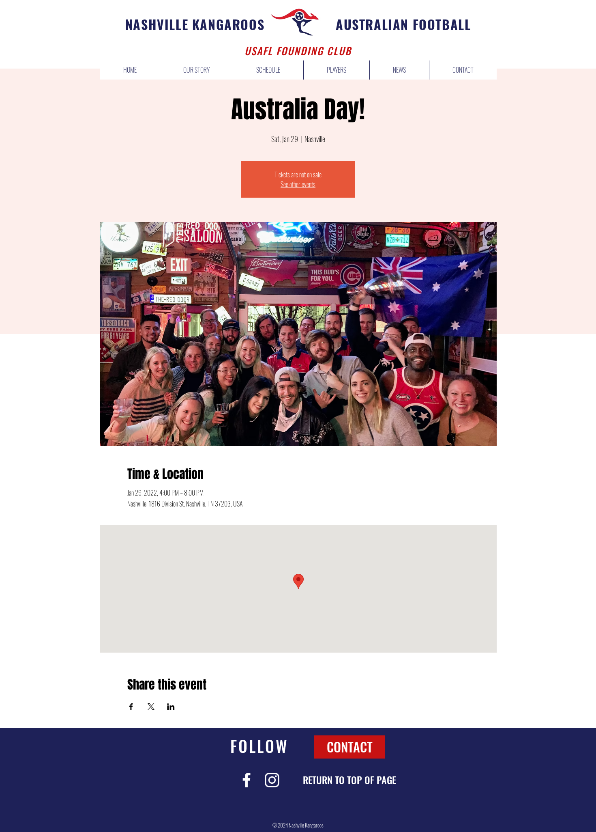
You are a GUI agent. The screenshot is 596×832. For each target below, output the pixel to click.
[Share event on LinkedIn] (171, 706)
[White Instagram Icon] (272, 780)
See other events (298, 184)
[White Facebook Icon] (246, 780)
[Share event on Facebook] (131, 706)
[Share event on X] (151, 706)
